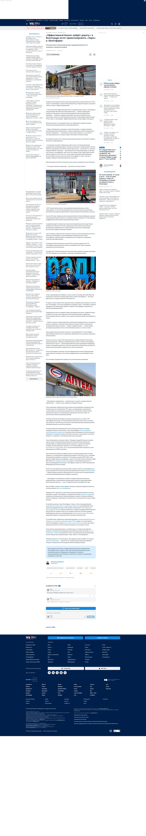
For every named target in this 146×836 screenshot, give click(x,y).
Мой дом (70, 654)
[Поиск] (112, 24)
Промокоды (96, 20)
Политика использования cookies (81, 717)
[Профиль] (119, 24)
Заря (86, 568)
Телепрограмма (53, 20)
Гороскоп (67, 20)
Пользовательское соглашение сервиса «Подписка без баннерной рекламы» (90, 721)
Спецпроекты (106, 657)
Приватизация (94, 568)
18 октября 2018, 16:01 (51, 50)
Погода (46, 20)
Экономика (105, 654)
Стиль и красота (106, 647)
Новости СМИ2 (50, 627)
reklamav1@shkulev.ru (104, 708)
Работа (87, 654)
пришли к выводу (86, 494)
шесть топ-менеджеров (63, 488)
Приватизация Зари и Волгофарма (55, 568)
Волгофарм (79, 568)
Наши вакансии (30, 654)
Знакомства (39, 20)
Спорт (103, 645)
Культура (70, 649)
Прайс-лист (29, 647)
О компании (29, 649)
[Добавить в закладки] (90, 54)
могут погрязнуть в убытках (73, 523)
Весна (49, 649)
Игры (90, 20)
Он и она (87, 645)
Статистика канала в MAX (33, 662)
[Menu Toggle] (27, 24)
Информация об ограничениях (80, 715)
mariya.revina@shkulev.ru (31, 727)
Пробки (82, 20)
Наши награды (30, 652)
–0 (94, 595)
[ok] (57, 672)
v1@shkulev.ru (42, 719)
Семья (86, 662)
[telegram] (49, 672)
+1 (89, 595)
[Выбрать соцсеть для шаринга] (94, 54)
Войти (51, 617)
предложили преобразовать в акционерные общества (62, 506)
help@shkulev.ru (35, 721)
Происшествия (89, 652)
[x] (65, 672)
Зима (69, 645)
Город (49, 652)
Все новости (34, 34)
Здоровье (50, 662)
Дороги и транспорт (53, 654)
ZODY (86, 20)
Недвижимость (30, 20)
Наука (69, 657)
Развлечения (88, 657)
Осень (86, 647)
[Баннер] (50, 28)
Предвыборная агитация (32, 659)
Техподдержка (30, 657)
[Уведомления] (115, 24)
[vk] (53, 672)
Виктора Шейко (90, 470)
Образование (71, 662)
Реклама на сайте (30, 645)
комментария (54, 54)
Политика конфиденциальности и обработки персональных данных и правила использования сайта (96, 723)
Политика (87, 649)
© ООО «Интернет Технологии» (50, 731)
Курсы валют (74, 20)
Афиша (61, 20)
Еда (49, 657)
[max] (61, 672)
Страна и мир (105, 649)
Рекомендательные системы (80, 719)
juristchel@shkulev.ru (60, 720)
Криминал (70, 647)
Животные (51, 659)
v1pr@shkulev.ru (94, 712)
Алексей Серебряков (57, 562)
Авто (49, 645)
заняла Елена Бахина (52, 540)
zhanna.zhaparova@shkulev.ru (32, 725)
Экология (104, 652)
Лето (69, 652)
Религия (87, 659)
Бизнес (50, 647)
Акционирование (70, 568)
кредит (86, 455)
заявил (64, 482)
